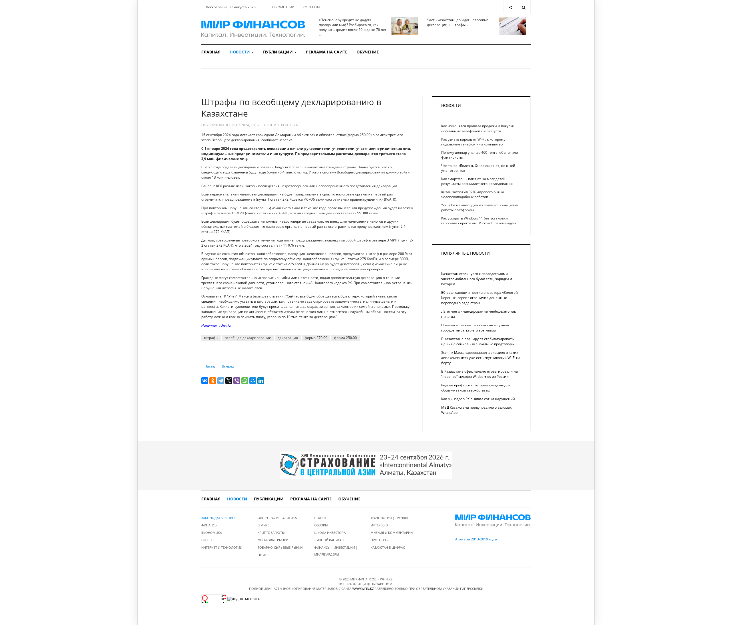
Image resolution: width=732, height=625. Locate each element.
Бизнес (207, 540)
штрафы (211, 337)
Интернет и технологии (221, 547)
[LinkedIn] (260, 380)
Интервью (379, 525)
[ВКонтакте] (204, 380)
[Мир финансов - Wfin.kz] (253, 29)
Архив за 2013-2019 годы (476, 539)
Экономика (211, 532)
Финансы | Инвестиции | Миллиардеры (335, 550)
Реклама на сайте (326, 52)
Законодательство (218, 518)
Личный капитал (329, 540)
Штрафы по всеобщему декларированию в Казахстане (291, 107)
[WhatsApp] (244, 380)
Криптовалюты (271, 532)
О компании (283, 7)
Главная (210, 52)
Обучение (368, 52)
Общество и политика (277, 518)
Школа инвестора (330, 532)
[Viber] (236, 380)
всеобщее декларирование (248, 337)
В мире (263, 525)
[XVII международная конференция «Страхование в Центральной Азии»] (366, 465)
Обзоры (321, 525)
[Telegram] (220, 380)
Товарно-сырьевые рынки (280, 547)
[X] (228, 380)
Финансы (209, 525)
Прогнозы (379, 540)
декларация (288, 337)
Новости (240, 52)
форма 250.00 (345, 337)
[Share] (510, 7)
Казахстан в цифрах (388, 547)
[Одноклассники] (212, 380)
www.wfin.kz (363, 588)
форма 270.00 (316, 337)
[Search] (523, 7)
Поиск (263, 555)
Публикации (278, 52)
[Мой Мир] (252, 380)
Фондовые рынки (273, 540)
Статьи (320, 518)
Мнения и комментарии (392, 532)
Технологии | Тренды (389, 518)
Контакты (311, 7)
